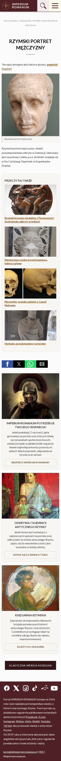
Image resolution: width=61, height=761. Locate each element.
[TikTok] (35, 689)
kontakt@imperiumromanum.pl (20, 751)
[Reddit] (44, 689)
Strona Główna (11, 20)
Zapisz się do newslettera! (30, 554)
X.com (41, 716)
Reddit (36, 721)
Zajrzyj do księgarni (30, 647)
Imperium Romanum (20, 6)
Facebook (31, 716)
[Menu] (55, 5)
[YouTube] (54, 689)
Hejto (28, 721)
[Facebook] (6, 689)
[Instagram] (25, 689)
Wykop (20, 721)
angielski (52, 64)
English (7, 68)
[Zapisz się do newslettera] (30, 496)
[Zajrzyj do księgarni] (30, 588)
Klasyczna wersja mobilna (30, 665)
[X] (16, 689)
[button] (30, 105)
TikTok (7, 725)
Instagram (9, 721)
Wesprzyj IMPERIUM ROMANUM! (30, 462)
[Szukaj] (43, 5)
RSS (41, 751)
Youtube (45, 721)
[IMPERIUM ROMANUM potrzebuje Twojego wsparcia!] (30, 396)
